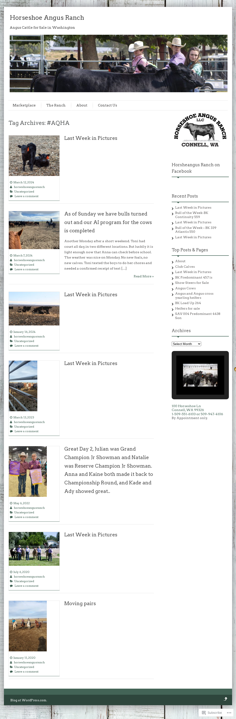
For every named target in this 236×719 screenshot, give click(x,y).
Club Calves (185, 266)
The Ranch (56, 105)
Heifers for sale (187, 308)
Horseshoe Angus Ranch (47, 17)
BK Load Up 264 (188, 303)
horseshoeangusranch (29, 187)
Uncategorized (24, 191)
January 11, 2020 (24, 657)
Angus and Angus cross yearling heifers (194, 295)
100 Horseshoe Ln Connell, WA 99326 (188, 408)
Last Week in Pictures (90, 138)
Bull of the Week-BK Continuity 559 (191, 215)
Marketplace (24, 105)
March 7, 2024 (22, 255)
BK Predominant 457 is (193, 277)
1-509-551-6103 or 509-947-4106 (197, 414)
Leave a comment (26, 196)
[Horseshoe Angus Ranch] (119, 91)
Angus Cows (185, 288)
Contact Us (107, 105)
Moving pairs (80, 603)
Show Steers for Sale (192, 283)
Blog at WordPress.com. (28, 700)
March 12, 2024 (23, 182)
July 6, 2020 (21, 572)
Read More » (144, 276)
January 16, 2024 (24, 332)
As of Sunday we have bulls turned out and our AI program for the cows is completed (108, 222)
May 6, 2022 (21, 503)
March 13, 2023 (23, 417)
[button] (190, 382)
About (81, 105)
